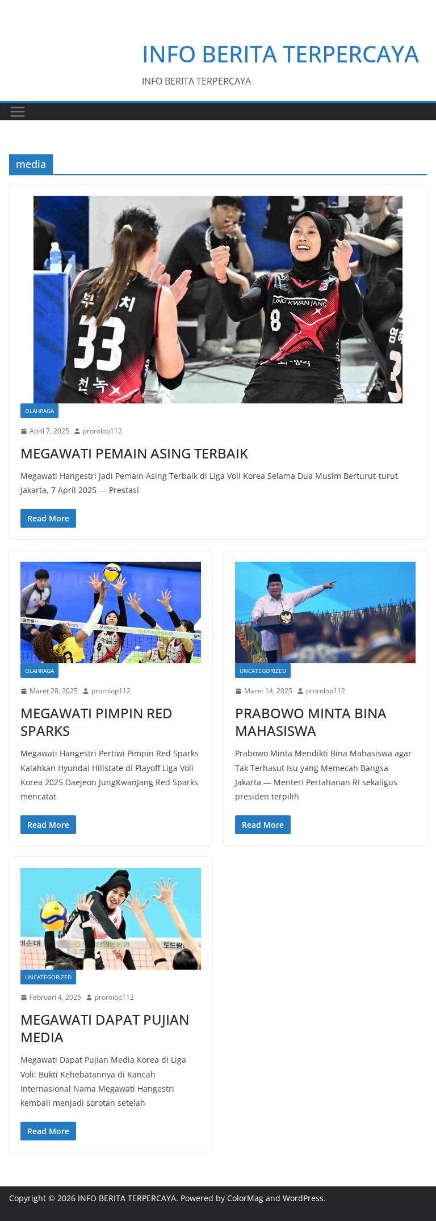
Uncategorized (263, 671)
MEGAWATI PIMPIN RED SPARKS (96, 722)
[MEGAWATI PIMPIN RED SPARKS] (110, 612)
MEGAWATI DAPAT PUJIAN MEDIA (104, 1028)
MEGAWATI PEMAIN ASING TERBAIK (134, 453)
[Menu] (17, 111)
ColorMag (245, 1198)
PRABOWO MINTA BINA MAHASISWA (311, 722)
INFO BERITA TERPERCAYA (280, 53)
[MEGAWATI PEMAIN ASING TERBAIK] (218, 299)
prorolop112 (102, 431)
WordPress (303, 1198)
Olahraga (39, 411)
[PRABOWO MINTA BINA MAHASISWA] (325, 612)
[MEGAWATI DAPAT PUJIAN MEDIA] (110, 919)
